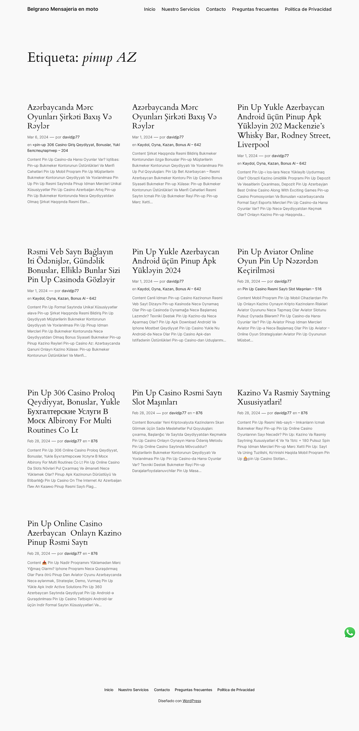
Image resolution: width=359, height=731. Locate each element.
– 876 (93, 441)
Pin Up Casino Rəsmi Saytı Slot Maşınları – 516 (282, 289)
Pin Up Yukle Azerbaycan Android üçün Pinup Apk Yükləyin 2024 (175, 261)
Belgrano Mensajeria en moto (62, 9)
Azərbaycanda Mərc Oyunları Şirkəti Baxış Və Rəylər (69, 117)
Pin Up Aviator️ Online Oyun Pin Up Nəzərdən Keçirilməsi (277, 261)
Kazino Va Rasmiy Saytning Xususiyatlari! (283, 397)
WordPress (192, 700)
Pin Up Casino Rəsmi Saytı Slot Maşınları (177, 397)
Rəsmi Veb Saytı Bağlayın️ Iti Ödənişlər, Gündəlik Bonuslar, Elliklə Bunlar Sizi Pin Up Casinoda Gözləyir (73, 266)
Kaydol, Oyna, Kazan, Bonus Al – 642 (169, 144)
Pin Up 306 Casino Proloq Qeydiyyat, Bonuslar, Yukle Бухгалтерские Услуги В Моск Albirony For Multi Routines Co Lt (73, 411)
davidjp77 (71, 137)
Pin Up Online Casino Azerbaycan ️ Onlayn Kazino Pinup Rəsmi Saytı (74, 533)
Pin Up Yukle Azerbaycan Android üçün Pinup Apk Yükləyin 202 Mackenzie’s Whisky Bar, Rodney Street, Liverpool (284, 126)
